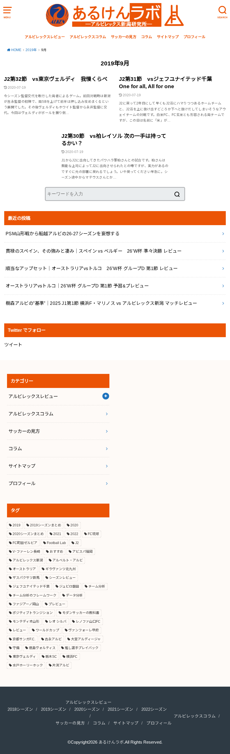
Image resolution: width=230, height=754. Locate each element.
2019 (16, 525)
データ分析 (74, 595)
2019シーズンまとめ (45, 525)
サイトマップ (168, 37)
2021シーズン (120, 709)
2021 (57, 534)
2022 (74, 534)
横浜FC (71, 657)
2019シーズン (53, 709)
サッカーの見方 (123, 37)
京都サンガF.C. (24, 639)
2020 (74, 525)
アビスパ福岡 (82, 552)
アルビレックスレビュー (45, 37)
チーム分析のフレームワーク (34, 595)
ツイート (13, 344)
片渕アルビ (60, 665)
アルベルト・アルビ (67, 560)
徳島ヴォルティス (42, 648)
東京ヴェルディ (24, 657)
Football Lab (56, 543)
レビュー (19, 630)
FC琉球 (93, 534)
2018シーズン (20, 709)
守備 (16, 648)
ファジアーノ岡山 (26, 604)
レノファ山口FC (88, 621)
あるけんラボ (111, 742)
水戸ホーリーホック (28, 665)
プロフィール (194, 37)
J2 (77, 543)
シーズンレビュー (62, 578)
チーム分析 (96, 586)
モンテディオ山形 (26, 621)
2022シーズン (154, 709)
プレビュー (57, 604)
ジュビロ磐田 (69, 586)
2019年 (31, 50)
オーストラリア (24, 569)
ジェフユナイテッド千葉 (31, 586)
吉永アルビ (53, 639)
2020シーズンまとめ (28, 534)
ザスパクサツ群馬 (26, 578)
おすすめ (56, 552)
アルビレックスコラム (88, 37)
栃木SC (51, 657)
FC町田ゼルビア (25, 543)
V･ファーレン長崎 (26, 552)
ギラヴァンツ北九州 (60, 569)
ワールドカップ (47, 630)
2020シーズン (87, 709)
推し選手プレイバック (81, 648)
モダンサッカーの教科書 (80, 613)
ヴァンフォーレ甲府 (83, 630)
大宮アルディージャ (86, 639)
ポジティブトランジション (33, 613)
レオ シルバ (57, 621)
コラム (146, 37)
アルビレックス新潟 (28, 560)
